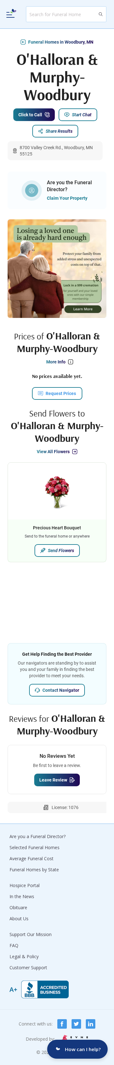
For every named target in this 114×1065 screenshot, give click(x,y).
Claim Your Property (67, 198)
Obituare (18, 907)
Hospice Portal (25, 885)
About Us (19, 919)
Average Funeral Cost (32, 858)
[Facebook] (62, 1024)
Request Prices (61, 393)
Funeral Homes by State (34, 870)
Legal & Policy (24, 956)
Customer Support (28, 968)
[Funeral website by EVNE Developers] (74, 1039)
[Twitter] (76, 1024)
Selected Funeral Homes (35, 847)
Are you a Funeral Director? (38, 836)
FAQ (14, 945)
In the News (22, 896)
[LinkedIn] (90, 1024)
